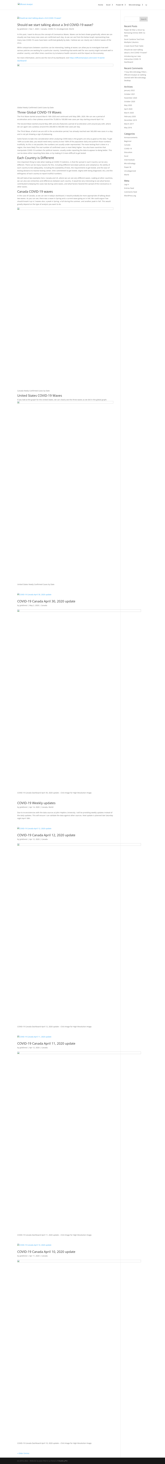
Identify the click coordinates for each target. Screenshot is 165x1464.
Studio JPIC (63, 1461)
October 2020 (129, 101)
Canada (44, 29)
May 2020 (128, 105)
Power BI (119, 5)
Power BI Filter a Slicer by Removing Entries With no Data (134, 33)
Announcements (130, 137)
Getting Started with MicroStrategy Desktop (135, 78)
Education (128, 152)
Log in (126, 184)
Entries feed (129, 188)
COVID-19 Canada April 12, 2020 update (46, 835)
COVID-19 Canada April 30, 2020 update (46, 601)
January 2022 (129, 90)
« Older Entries (23, 1453)
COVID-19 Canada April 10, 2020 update (46, 1251)
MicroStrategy (134, 5)
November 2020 (130, 98)
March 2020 (129, 113)
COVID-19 (51, 29)
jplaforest (23, 29)
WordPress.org (130, 195)
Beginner (128, 141)
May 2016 (128, 127)
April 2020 (128, 109)
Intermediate (129, 160)
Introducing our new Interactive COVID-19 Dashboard (132, 59)
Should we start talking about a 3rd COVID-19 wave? (55, 25)
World (71, 29)
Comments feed (130, 192)
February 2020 (130, 116)
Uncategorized (62, 29)
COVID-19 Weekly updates (36, 803)
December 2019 (130, 120)
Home (100, 5)
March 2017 (129, 124)
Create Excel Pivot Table (133, 46)
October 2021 (129, 94)
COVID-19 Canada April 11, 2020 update (46, 1043)
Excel (108, 5)
